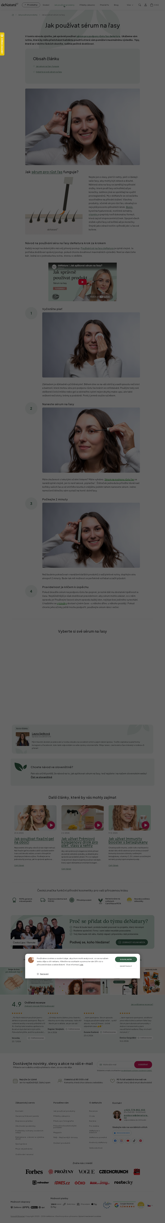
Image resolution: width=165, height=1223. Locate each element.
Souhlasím (126, 959)
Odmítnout (126, 966)
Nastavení (44, 974)
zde (81, 964)
